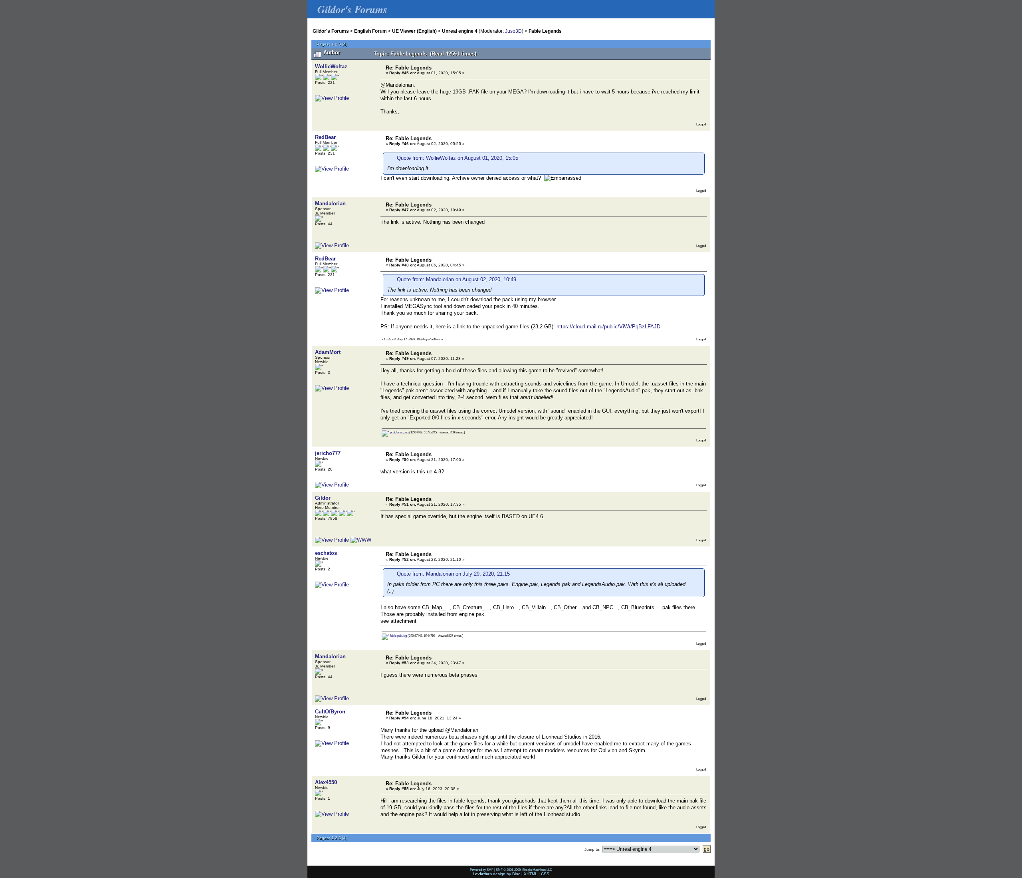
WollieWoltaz (331, 67)
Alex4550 (326, 782)
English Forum (370, 31)
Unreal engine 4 (459, 31)
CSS (545, 874)
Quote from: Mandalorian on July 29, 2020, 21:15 (453, 574)
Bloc (516, 874)
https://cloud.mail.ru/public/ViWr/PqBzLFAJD (608, 327)
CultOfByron (330, 712)
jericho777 (328, 453)
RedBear (325, 137)
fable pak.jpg (398, 636)
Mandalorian (330, 204)
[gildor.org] (361, 540)
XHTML (530, 874)
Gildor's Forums (331, 31)
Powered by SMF (481, 870)
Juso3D (513, 31)
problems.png (398, 432)
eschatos (326, 553)
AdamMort (328, 352)
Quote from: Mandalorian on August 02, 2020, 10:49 (456, 279)
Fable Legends (545, 31)
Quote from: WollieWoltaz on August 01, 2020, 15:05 (457, 158)
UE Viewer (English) (414, 31)
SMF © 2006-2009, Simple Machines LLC (524, 870)
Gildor (323, 498)
